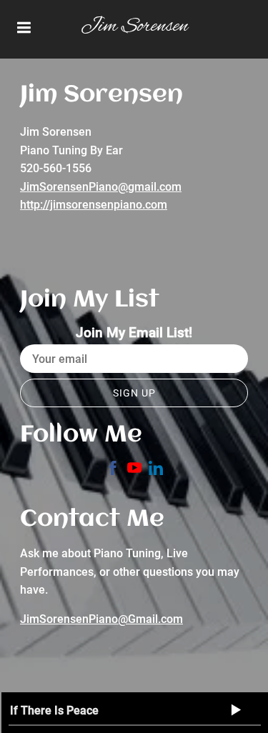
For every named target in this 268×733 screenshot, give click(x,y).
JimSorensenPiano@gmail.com (101, 187)
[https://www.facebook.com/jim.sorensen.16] (113, 470)
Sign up (134, 393)
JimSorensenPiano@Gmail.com (101, 619)
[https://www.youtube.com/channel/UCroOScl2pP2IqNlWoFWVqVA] (134, 470)
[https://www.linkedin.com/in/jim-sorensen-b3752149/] (156, 470)
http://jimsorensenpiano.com (93, 204)
